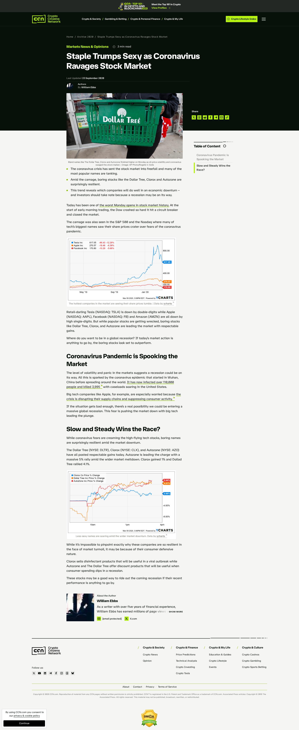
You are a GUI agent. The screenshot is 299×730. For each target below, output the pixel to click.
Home (69, 36)
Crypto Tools (183, 673)
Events (212, 667)
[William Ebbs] (80, 607)
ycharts (168, 303)
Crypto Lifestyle (218, 660)
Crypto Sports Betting (254, 667)
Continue (24, 723)
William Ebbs (88, 87)
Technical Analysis (186, 660)
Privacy (150, 686)
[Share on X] (194, 117)
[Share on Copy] (227, 117)
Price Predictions (185, 654)
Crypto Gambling (251, 660)
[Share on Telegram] (216, 117)
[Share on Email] (221, 117)
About (126, 686)
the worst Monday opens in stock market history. (134, 205)
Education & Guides (220, 654)
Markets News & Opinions (87, 46)
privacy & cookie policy (27, 715)
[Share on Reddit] (205, 117)
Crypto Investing (185, 667)
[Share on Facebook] (210, 117)
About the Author (106, 595)
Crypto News (150, 654)
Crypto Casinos (250, 654)
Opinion (147, 660)
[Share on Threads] (199, 117)
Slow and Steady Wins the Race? (213, 167)
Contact (137, 686)
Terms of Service (167, 686)
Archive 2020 (85, 36)
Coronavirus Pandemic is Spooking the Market (213, 157)
